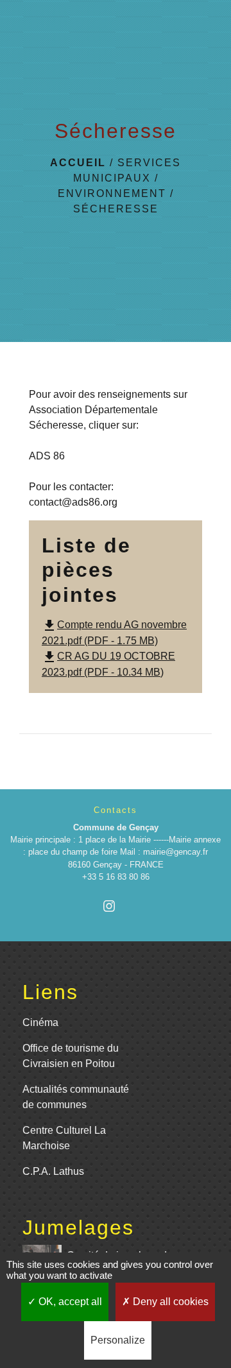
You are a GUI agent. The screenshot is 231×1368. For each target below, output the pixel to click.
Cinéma (40, 1022)
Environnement (112, 193)
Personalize (117, 1340)
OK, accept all (69, 1301)
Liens (50, 992)
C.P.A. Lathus (53, 1171)
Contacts (115, 810)
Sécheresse (115, 208)
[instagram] (115, 906)
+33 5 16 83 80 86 (116, 877)
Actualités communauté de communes (75, 1097)
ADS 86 (47, 455)
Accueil (78, 162)
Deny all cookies (169, 1301)
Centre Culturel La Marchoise (64, 1138)
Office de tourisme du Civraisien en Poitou (70, 1056)
